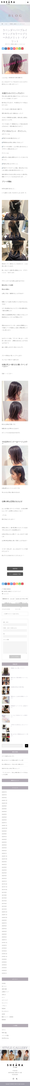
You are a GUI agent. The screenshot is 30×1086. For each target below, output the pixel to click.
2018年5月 (4, 965)
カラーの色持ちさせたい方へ (8, 756)
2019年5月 (4, 948)
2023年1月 (4, 853)
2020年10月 (4, 917)
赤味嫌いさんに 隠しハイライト (17, 668)
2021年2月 (4, 909)
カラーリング (22, 44)
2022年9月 (4, 861)
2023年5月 (4, 842)
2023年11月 (4, 825)
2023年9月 (4, 831)
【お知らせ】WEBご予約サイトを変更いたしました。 (21, 599)
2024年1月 (4, 822)
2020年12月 (4, 912)
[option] (7, 1055)
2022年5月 (4, 870)
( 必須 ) (5, 622)
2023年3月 (4, 847)
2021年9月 (4, 892)
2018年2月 (4, 970)
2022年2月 (4, 878)
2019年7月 (4, 945)
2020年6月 (4, 926)
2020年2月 (4, 937)
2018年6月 (4, 962)
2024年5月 (4, 814)
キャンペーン (5, 1003)
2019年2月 (4, 951)
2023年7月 (4, 836)
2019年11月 (4, 942)
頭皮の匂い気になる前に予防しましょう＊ (11, 768)
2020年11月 (4, 914)
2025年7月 (4, 794)
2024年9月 (4, 806)
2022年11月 (4, 856)
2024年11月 (4, 800)
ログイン (4, 1029)
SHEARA (12, 44)
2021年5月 (4, 900)
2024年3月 (4, 820)
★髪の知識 (4, 989)
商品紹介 (4, 1008)
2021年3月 (4, 906)
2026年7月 (4, 792)
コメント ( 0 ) (17, 609)
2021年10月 (4, 889)
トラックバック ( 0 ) (6, 609)
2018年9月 (4, 959)
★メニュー (4, 986)
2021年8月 (4, 895)
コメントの (5, 1035)
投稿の (4, 1032)
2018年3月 (4, 967)
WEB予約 (15, 568)
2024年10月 (4, 803)
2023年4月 (4, 845)
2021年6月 (4, 898)
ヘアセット (4, 1005)
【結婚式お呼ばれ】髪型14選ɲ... (17, 687)
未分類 (3, 1014)
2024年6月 (4, 811)
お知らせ (4, 994)
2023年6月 (4, 839)
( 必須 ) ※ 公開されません (10, 627)
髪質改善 (4, 1019)
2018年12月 (4, 953)
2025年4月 (4, 797)
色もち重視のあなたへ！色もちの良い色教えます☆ (13, 764)
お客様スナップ (17, 44)
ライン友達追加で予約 (15, 574)
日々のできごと (5, 1011)
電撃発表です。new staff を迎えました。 (8, 599)
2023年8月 (4, 834)
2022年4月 (4, 873)
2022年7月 (4, 864)
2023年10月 (4, 828)
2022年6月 (4, 867)
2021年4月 (4, 903)
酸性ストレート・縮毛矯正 (7, 1017)
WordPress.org (5, 1038)
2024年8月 (4, 808)
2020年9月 (4, 920)
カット (3, 997)
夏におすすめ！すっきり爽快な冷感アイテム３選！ (13, 760)
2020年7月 (4, 923)
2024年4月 (4, 817)
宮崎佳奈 (9, 589)
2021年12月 (4, 884)
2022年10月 (4, 859)
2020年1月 (4, 939)
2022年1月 (4, 881)
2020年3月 (4, 934)
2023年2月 (4, 850)
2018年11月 (4, 956)
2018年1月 (4, 973)
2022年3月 (4, 875)
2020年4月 (4, 931)
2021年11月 (4, 886)
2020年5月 (4, 928)
